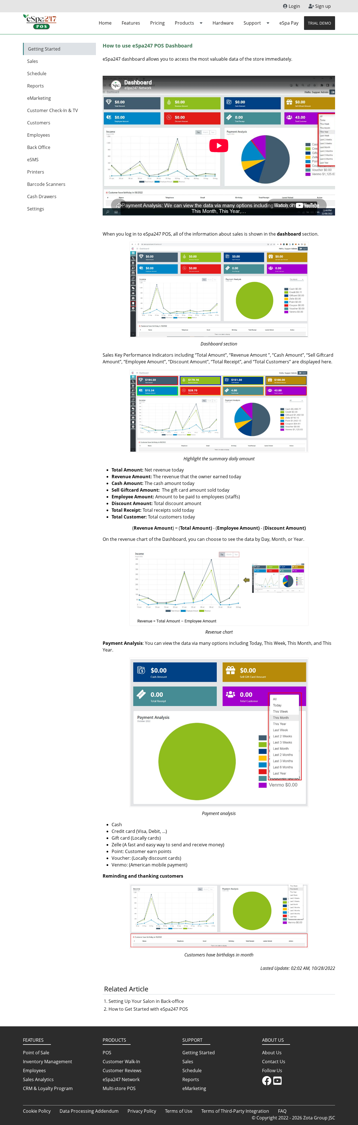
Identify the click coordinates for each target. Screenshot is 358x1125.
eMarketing (39, 98)
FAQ (282, 1111)
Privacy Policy (142, 1111)
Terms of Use (178, 1111)
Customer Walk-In (121, 1061)
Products (185, 23)
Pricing (157, 23)
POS (107, 1053)
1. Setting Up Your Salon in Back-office (144, 1001)
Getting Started (44, 49)
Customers (38, 123)
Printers (35, 172)
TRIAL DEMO (319, 23)
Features (131, 23)
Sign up (322, 6)
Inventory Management (47, 1061)
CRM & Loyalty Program (48, 1088)
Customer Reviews (122, 1070)
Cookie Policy (37, 1111)
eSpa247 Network (121, 1079)
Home (105, 23)
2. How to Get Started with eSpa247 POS (146, 1009)
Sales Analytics (38, 1079)
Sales (32, 61)
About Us (272, 1053)
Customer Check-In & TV (52, 110)
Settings (35, 209)
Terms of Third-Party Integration (235, 1111)
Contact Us (273, 1061)
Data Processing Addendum (89, 1111)
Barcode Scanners (46, 184)
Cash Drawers (41, 196)
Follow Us (272, 1070)
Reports (35, 86)
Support (253, 23)
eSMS (33, 160)
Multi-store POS (119, 1088)
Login (294, 6)
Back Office (38, 147)
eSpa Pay (288, 23)
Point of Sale (36, 1053)
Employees (38, 135)
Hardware (223, 23)
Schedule (36, 73)
